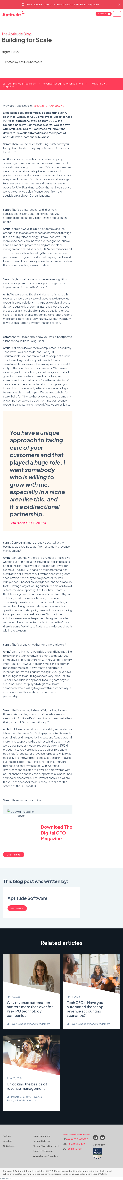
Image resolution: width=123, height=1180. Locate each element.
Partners (7, 1136)
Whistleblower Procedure (45, 1156)
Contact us (102, 14)
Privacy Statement (42, 1141)
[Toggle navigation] (117, 14)
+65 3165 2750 (74, 1148)
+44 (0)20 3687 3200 (77, 1139)
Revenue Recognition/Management (62, 83)
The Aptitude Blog (17, 34)
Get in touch (9, 1146)
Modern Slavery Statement (46, 1146)
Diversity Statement (43, 1151)
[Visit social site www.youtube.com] (102, 1137)
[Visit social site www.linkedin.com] (95, 1137)
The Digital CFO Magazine (48, 105)
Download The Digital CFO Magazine (56, 832)
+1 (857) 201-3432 (75, 1144)
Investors (7, 1141)
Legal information (41, 1136)
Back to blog (13, 854)
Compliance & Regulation (22, 83)
